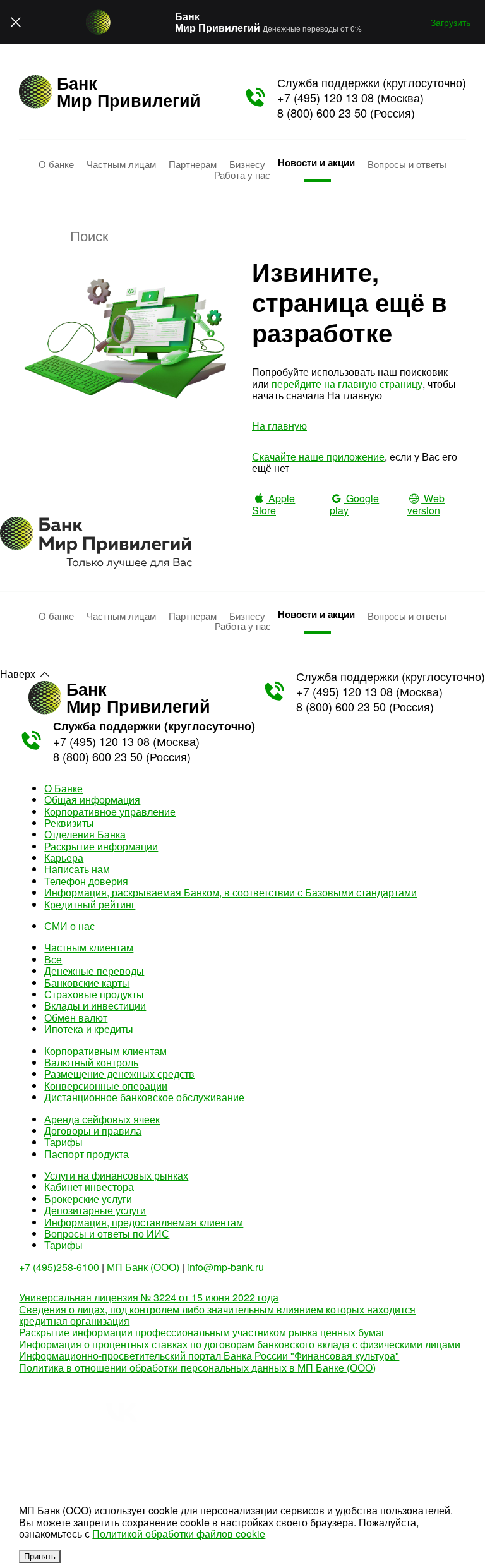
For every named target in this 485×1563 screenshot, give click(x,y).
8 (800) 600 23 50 (322, 112)
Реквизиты (69, 823)
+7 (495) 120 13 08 (325, 97)
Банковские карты (86, 982)
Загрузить (450, 22)
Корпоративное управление (110, 811)
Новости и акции (316, 162)
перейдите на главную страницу (347, 384)
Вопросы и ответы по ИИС (106, 1233)
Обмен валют (75, 1017)
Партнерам (193, 164)
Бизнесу (247, 164)
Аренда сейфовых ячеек (102, 1119)
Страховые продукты (94, 994)
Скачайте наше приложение (318, 456)
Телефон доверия (86, 881)
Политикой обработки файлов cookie (178, 1533)
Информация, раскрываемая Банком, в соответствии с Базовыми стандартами (230, 892)
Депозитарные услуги (95, 1210)
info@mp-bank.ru (225, 1267)
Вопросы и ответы (407, 164)
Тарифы (63, 1142)
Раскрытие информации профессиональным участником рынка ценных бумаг (202, 1332)
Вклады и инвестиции (95, 1005)
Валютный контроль (91, 1062)
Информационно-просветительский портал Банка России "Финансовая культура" (209, 1355)
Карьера (63, 857)
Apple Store (273, 504)
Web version (426, 504)
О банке (56, 164)
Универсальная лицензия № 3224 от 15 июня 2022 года (148, 1297)
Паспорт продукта (86, 1154)
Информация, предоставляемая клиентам (143, 1222)
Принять (40, 1556)
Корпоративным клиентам (105, 1051)
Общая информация (92, 799)
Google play (354, 504)
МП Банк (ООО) (143, 1267)
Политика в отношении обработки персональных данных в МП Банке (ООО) (197, 1367)
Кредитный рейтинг (89, 904)
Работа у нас (242, 174)
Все (53, 959)
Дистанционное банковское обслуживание (144, 1097)
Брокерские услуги (88, 1199)
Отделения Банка (85, 834)
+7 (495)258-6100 (59, 1267)
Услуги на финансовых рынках (116, 1175)
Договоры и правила (92, 1130)
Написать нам (77, 869)
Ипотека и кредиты (88, 1029)
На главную (279, 425)
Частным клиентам (88, 947)
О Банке (63, 788)
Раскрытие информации (101, 846)
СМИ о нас (69, 926)
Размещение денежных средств (119, 1073)
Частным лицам (121, 164)
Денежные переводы (94, 970)
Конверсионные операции (105, 1085)
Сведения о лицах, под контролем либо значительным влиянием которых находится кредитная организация (217, 1315)
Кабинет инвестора (89, 1187)
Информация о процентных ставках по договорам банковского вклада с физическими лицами (239, 1344)
